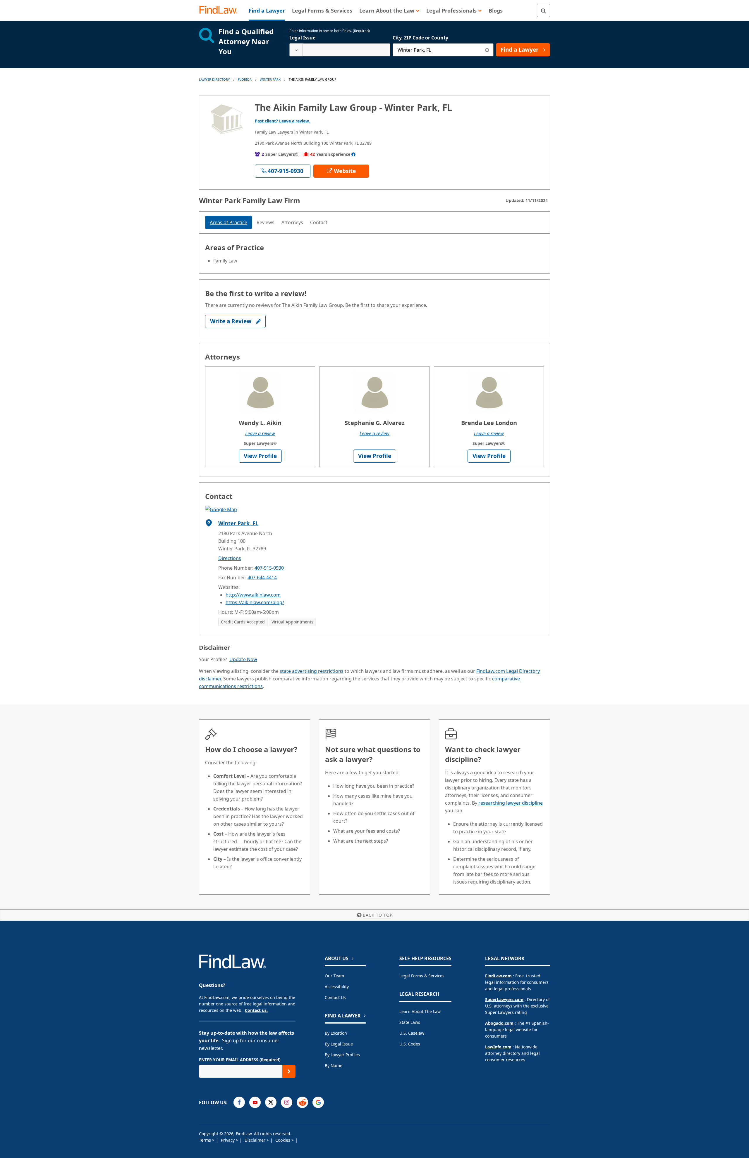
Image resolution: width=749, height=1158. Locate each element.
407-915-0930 (269, 568)
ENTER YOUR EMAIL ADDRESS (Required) (240, 1059)
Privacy (228, 1140)
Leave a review (260, 433)
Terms (205, 1140)
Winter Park (270, 79)
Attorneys (292, 222)
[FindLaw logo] (220, 10)
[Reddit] (302, 1102)
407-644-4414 (262, 577)
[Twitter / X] (270, 1102)
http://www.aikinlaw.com (253, 595)
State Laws (409, 1022)
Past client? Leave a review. (282, 121)
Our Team (334, 976)
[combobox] (339, 49)
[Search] (543, 10)
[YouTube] (255, 1102)
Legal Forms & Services (421, 976)
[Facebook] (239, 1102)
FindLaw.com (498, 976)
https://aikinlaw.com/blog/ (255, 602)
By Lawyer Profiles (342, 1054)
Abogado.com (499, 1023)
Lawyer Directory (214, 79)
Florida (245, 79)
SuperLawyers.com (504, 999)
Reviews (265, 222)
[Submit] (289, 1071)
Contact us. (256, 1010)
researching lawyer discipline (510, 803)
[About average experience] (353, 154)
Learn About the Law (420, 1011)
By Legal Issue (339, 1044)
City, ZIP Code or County (420, 37)
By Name (333, 1065)
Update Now (243, 659)
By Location (336, 1033)
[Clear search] (487, 49)
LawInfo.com (498, 1047)
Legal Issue (302, 37)
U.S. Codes (409, 1044)
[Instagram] (286, 1102)
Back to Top (377, 915)
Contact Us (335, 997)
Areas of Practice (228, 222)
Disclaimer (256, 1140)
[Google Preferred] (318, 1102)
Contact (318, 222)
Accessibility (337, 986)
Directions (229, 558)
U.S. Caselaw (411, 1033)
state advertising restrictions (311, 671)
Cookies (283, 1140)
